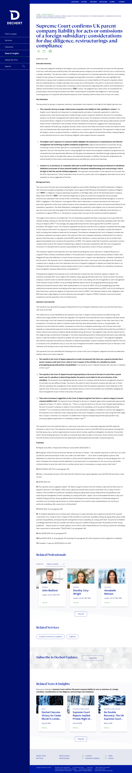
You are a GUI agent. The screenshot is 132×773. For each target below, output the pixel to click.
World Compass (64, 756)
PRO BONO (93, 2)
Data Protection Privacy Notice (102, 767)
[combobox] (55, 564)
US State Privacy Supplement (85, 769)
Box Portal (39, 758)
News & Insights (47, 14)
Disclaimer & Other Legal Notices (62, 767)
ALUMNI (112, 2)
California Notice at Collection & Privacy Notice (65, 769)
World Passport (64, 758)
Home (38, 14)
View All (81, 614)
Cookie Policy (90, 767)
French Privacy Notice (100, 769)
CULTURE (84, 2)
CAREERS (122, 2)
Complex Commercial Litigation (50, 637)
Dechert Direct (41, 756)
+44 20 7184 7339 (116, 598)
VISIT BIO (44, 602)
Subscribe (93, 658)
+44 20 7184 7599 (84, 598)
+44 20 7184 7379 (53, 595)
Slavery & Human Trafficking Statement (83, 770)
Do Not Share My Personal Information (104, 770)
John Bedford (50, 590)
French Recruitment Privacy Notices (63, 770)
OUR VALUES (103, 2)
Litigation (72, 637)
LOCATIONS (75, 2)
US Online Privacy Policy (78, 767)
